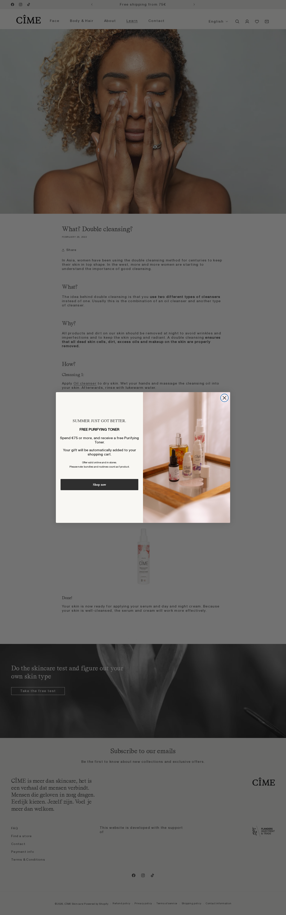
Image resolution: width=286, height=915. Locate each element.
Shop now (99, 484)
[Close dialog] (224, 398)
